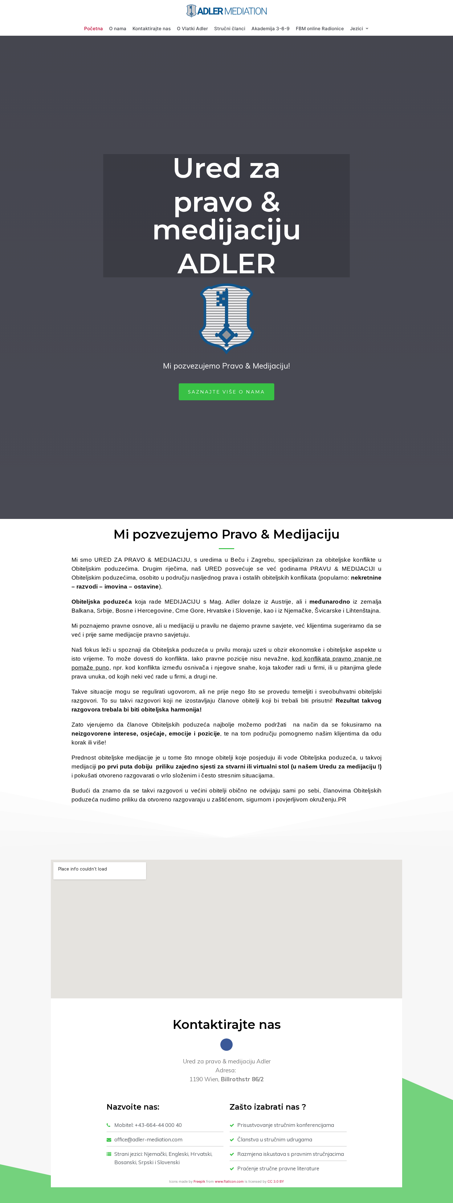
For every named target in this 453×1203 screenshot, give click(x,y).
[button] (226, 391)
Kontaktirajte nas (152, 28)
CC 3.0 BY (275, 1181)
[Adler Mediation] (226, 11)
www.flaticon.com (229, 1181)
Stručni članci (229, 28)
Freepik (199, 1181)
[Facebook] (226, 1044)
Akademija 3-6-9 (270, 28)
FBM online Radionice (320, 28)
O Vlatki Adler (192, 28)
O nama (117, 28)
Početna (93, 28)
